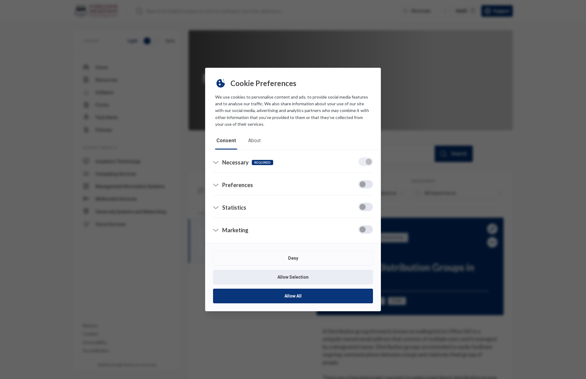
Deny (293, 258)
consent (226, 140)
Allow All (293, 296)
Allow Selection (293, 277)
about (254, 140)
